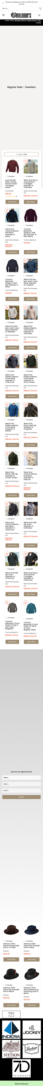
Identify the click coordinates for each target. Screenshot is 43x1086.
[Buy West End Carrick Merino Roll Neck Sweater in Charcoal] (12, 509)
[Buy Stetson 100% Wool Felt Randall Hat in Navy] (32, 930)
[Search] (40, 8)
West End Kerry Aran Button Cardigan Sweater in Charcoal (31, 576)
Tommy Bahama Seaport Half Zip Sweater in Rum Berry (30, 233)
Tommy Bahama (30, 240)
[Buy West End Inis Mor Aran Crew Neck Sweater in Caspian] (31, 266)
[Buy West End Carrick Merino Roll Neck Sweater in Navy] (12, 215)
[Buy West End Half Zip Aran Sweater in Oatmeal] (31, 509)
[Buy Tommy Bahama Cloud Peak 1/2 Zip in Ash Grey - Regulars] (12, 608)
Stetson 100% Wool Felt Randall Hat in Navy (31, 946)
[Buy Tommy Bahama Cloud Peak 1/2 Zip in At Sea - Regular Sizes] (31, 608)
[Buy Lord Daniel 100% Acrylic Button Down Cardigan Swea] (12, 166)
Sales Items (32, 20)
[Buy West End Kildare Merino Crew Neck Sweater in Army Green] (31, 361)
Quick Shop (12, 202)
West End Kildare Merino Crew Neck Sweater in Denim (11, 427)
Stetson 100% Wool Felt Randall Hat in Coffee (11, 946)
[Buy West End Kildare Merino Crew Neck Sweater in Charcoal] (12, 361)
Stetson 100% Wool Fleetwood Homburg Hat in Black (31, 990)
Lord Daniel (9, 191)
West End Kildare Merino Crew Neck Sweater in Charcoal (11, 378)
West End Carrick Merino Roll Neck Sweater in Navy (12, 233)
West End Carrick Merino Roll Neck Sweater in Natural (30, 476)
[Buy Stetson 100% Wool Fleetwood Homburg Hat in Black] (32, 974)
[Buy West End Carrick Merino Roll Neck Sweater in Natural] (31, 459)
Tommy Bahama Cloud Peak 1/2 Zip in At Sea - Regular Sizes (31, 626)
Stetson (6, 951)
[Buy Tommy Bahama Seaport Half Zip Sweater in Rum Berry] (31, 215)
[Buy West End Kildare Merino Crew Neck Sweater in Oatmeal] (31, 313)
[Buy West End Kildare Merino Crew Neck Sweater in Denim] (12, 410)
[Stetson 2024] (11, 1049)
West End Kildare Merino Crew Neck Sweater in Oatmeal (30, 330)
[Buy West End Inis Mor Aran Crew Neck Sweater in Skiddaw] (12, 313)
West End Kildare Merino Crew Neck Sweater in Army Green (30, 378)
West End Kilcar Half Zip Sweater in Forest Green (11, 475)
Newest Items (20, 20)
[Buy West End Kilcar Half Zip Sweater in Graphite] (31, 410)
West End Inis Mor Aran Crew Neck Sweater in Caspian (30, 282)
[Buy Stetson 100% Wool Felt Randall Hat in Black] (11, 974)
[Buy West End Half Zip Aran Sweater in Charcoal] (12, 559)
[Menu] (3, 15)
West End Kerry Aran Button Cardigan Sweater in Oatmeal (31, 184)
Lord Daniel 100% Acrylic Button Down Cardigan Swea (11, 184)
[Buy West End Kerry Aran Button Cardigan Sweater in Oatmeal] (31, 166)
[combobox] (20, 8)
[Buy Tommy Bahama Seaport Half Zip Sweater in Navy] (12, 266)
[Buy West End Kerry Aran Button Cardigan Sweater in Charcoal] (31, 559)
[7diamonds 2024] (21, 1068)
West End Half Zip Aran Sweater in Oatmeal (30, 525)
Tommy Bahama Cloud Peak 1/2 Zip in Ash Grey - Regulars (12, 625)
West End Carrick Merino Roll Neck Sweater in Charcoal (12, 526)
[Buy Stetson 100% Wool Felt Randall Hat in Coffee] (11, 930)
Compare (11, 176)
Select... (6, 778)
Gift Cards (38, 21)
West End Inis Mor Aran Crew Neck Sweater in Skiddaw (12, 329)
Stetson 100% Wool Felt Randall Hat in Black (11, 989)
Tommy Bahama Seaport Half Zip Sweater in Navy (11, 283)
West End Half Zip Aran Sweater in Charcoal (11, 575)
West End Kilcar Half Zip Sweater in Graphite (30, 426)
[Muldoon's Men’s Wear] (21, 15)
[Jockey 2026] (32, 1029)
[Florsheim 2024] (32, 1049)
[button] (39, 15)
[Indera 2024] (11, 1029)
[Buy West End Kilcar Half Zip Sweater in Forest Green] (12, 459)
